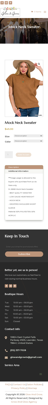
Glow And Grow (33, 394)
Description (13, 167)
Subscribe (24, 254)
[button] (39, 64)
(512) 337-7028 (18, 350)
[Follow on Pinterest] (10, 2)
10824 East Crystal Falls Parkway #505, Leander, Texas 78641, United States (26, 340)
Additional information (18, 171)
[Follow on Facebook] (2, 2)
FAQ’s (8, 384)
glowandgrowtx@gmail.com (26, 357)
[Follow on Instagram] (6, 2)
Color (8, 141)
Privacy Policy (18, 388)
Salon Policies (34, 384)
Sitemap (32, 388)
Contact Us (19, 384)
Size (7, 136)
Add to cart (23, 155)
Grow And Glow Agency (24, 402)
